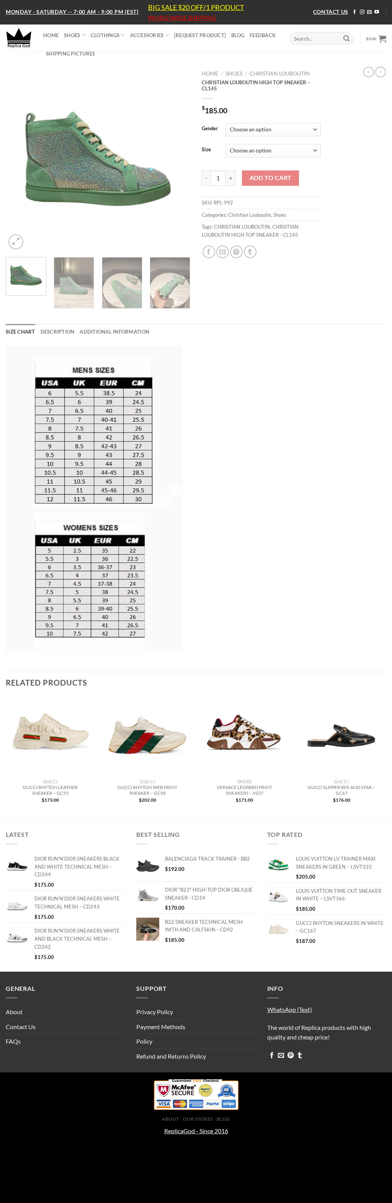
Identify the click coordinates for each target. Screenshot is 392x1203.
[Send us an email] (369, 12)
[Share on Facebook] (209, 252)
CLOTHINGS (105, 35)
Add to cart (271, 177)
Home (210, 73)
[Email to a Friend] (222, 252)
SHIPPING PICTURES (70, 54)
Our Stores (198, 1119)
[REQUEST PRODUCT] (200, 35)
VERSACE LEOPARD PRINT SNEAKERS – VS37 (244, 790)
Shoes (233, 73)
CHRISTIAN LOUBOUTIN (242, 227)
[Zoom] (15, 241)
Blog (223, 1119)
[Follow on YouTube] (376, 12)
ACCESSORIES (147, 35)
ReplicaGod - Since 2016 (196, 1130)
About (14, 1011)
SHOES (72, 35)
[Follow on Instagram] (362, 12)
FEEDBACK (263, 35)
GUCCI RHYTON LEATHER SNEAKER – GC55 (50, 790)
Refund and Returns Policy (171, 1056)
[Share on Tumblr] (250, 252)
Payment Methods (160, 1026)
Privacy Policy (154, 1011)
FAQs (13, 1041)
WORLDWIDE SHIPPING (182, 17)
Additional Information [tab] (114, 332)
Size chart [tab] (20, 332)
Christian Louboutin (280, 73)
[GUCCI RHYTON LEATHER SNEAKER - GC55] (50, 736)
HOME (51, 35)
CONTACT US (330, 11)
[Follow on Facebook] (354, 12)
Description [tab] (58, 332)
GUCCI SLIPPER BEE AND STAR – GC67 (341, 790)
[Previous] (19, 159)
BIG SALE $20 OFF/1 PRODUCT (196, 7)
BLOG (237, 35)
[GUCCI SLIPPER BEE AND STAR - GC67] (341, 736)
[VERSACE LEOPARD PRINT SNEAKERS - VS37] (244, 736)
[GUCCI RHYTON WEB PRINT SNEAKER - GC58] (147, 736)
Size (206, 149)
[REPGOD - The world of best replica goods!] (19, 38)
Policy (144, 1041)
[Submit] (346, 38)
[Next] (177, 159)
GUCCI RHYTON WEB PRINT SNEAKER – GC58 (147, 790)
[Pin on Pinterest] (236, 252)
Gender (210, 128)
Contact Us (21, 1026)
